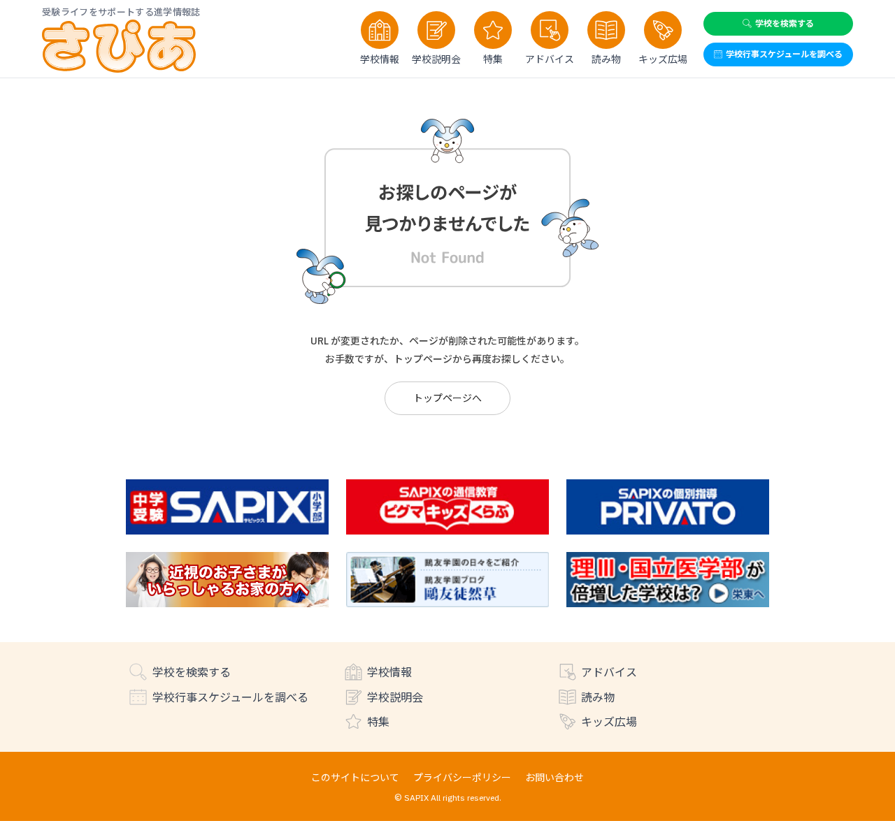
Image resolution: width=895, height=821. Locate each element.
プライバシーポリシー (462, 777)
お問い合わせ (554, 777)
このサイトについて (355, 777)
